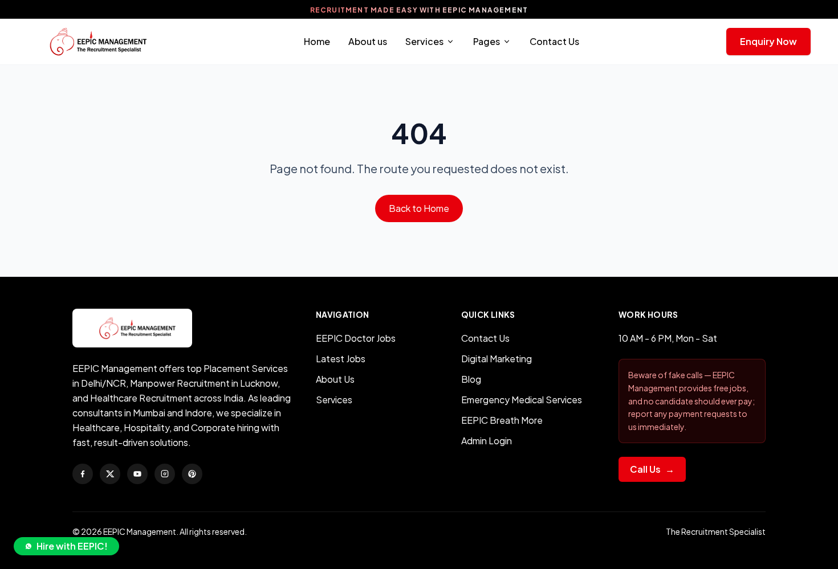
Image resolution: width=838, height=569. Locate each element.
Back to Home (419, 208)
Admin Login (486, 441)
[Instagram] (164, 474)
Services (424, 41)
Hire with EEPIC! (72, 546)
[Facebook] (82, 474)
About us (367, 41)
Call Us (652, 469)
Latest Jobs (340, 359)
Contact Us (554, 41)
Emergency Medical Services (521, 400)
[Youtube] (137, 474)
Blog (471, 379)
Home (317, 41)
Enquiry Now (768, 41)
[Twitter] (110, 474)
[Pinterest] (192, 474)
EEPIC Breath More (502, 420)
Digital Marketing (496, 359)
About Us (335, 379)
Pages (486, 41)
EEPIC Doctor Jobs (356, 338)
